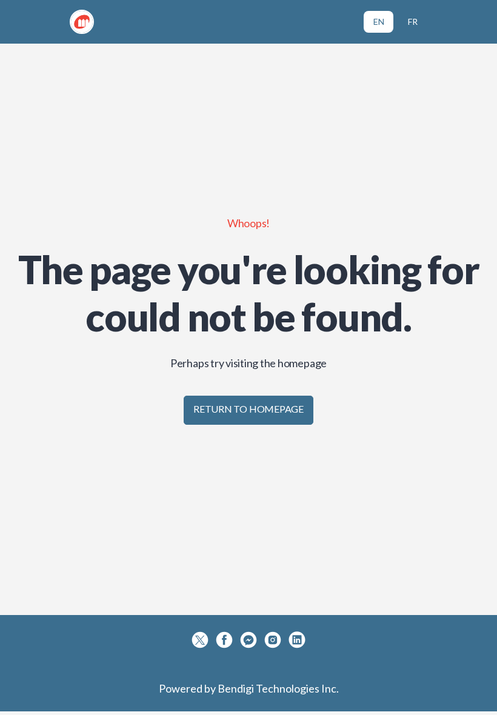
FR (413, 21)
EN (378, 21)
